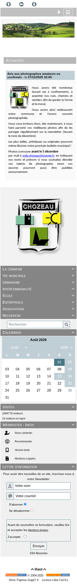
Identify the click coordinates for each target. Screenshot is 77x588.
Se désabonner (19, 510)
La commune (38, 269)
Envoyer (38, 546)
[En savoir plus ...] (58, 575)
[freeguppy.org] (16, 575)
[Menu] (68, 12)
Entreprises (38, 302)
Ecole (38, 295)
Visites (38, 407)
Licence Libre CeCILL (54, 580)
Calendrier (38, 332)
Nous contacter (23, 432)
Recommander (23, 441)
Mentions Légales (25, 458)
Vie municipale (38, 276)
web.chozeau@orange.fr (38, 155)
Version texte (22, 450)
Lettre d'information (38, 467)
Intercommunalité (38, 289)
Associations (38, 309)
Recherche (38, 315)
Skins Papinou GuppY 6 (24, 580)
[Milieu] (21, 4)
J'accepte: (15, 537)
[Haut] (8, 4)
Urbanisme (38, 282)
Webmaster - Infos (38, 425)
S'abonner (16, 504)
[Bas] (34, 4)
